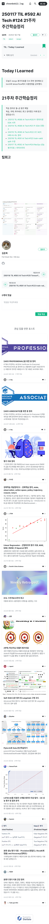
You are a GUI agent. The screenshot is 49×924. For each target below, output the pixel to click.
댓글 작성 (41, 314)
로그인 (42, 4)
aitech (11, 39)
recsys (19, 39)
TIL (4, 39)
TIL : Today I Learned (14, 47)
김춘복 (4, 35)
